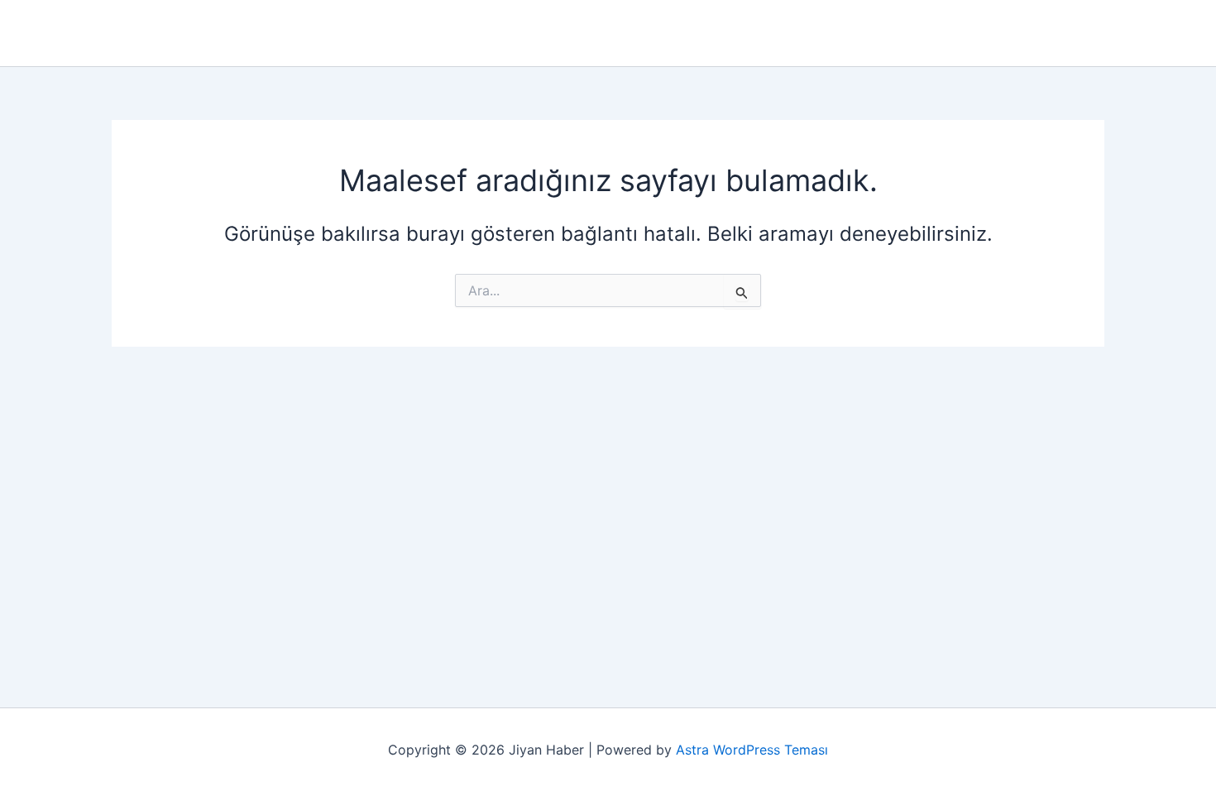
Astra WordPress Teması (752, 749)
